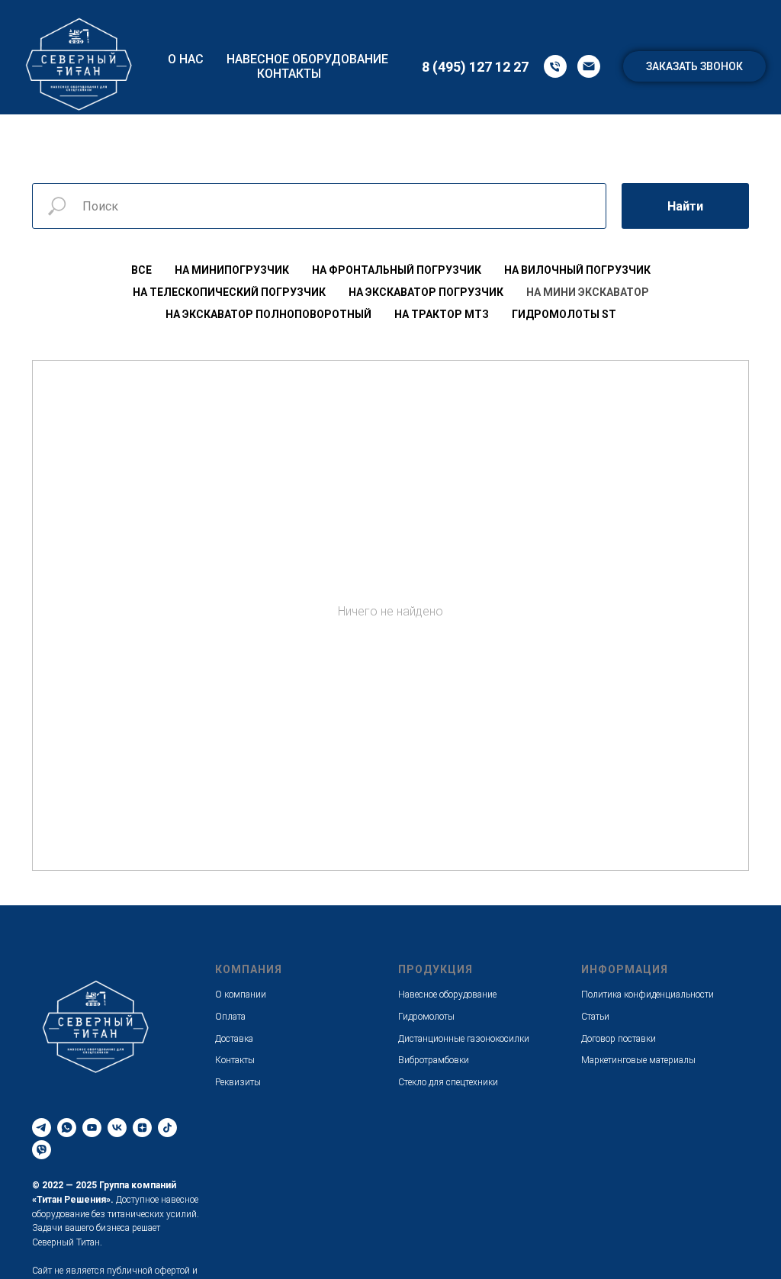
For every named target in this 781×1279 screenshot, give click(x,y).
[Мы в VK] (117, 1127)
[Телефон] (555, 66)
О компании (240, 994)
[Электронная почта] (588, 66)
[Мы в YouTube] (91, 1127)
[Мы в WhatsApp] (66, 1127)
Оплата (230, 1016)
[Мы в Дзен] (142, 1127)
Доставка (234, 1038)
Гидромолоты (426, 1016)
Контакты (289, 73)
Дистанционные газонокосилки (463, 1038)
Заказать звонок (694, 66)
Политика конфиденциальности (647, 994)
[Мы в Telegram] (41, 1127)
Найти (685, 206)
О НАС (186, 59)
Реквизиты (238, 1082)
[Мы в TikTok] (167, 1127)
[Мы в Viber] (41, 1149)
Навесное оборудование (307, 59)
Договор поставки (618, 1038)
